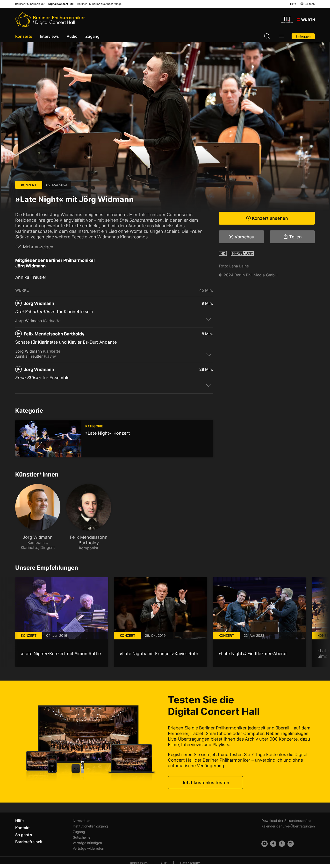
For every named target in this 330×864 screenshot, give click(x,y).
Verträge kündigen (87, 843)
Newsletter (81, 821)
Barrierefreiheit (29, 841)
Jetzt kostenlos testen (205, 782)
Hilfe (293, 3)
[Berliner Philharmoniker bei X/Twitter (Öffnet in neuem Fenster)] (282, 844)
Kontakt (22, 827)
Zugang (92, 36)
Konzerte (23, 36)
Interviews (49, 36)
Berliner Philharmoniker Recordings (99, 4)
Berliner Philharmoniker (29, 4)
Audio (72, 36)
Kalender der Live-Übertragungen (288, 826)
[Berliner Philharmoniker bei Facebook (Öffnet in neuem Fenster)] (273, 844)
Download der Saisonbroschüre (286, 821)
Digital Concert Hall (60, 4)
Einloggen (303, 36)
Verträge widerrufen (88, 848)
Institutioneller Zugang (90, 826)
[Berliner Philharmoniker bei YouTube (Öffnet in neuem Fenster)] (264, 844)
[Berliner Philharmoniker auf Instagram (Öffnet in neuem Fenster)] (290, 844)
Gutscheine (81, 837)
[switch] (208, 319)
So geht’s (23, 834)
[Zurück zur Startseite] (50, 19)
